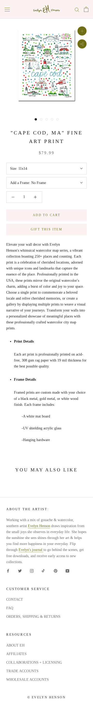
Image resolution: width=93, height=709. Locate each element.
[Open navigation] (7, 9)
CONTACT (14, 599)
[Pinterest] (55, 571)
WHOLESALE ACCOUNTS (27, 680)
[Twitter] (20, 571)
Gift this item (47, 229)
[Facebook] (8, 571)
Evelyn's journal (31, 550)
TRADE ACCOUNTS (22, 671)
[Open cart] (86, 9)
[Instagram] (32, 571)
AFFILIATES (16, 654)
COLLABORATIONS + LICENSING (34, 662)
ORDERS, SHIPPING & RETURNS (33, 617)
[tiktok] (43, 571)
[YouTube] (67, 571)
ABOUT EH (15, 645)
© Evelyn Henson (46, 697)
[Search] (77, 9)
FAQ (9, 608)
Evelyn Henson (39, 526)
